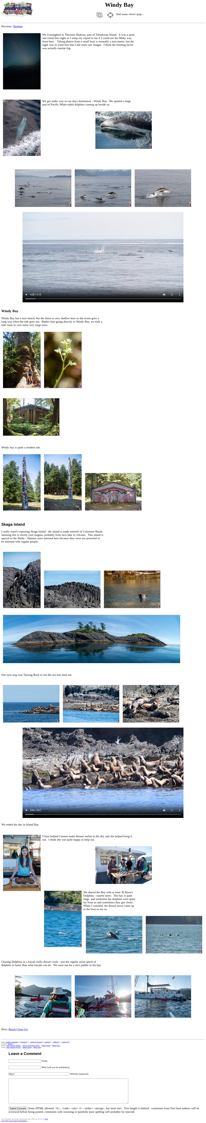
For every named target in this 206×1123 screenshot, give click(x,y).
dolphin (47, 1042)
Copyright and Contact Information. (14, 1121)
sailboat (56, 1042)
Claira (10, 1044)
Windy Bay (56, 1045)
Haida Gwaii (46, 1045)
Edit (46, 1119)
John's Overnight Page (31, 1045)
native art (65, 1042)
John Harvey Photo (13, 1045)
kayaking (23, 1042)
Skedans (18, 26)
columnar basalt (36, 1042)
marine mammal (12, 1042)
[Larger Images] (110, 15)
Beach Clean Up (18, 1029)
